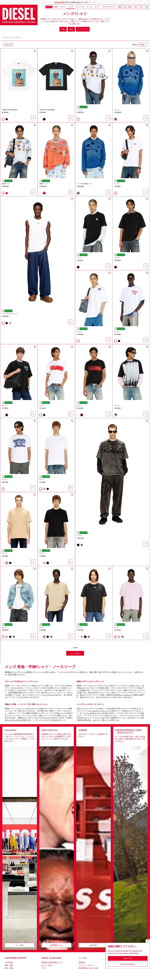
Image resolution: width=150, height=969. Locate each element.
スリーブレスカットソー (9, 314)
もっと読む (20, 945)
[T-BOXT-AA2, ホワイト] (131, 298)
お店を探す (93, 945)
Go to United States (127, 964)
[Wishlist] (141, 7)
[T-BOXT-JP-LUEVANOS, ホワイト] (19, 76)
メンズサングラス (14, 720)
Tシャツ (19, 37)
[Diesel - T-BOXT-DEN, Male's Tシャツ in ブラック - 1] (112, 474)
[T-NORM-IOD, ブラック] (93, 594)
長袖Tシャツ (6, 184)
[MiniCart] (147, 7)
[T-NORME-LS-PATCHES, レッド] (56, 150)
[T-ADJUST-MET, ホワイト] (56, 446)
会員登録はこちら (56, 945)
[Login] (136, 7)
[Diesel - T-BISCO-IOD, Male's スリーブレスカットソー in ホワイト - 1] (37, 252)
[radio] (3, 119)
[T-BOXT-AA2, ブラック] (19, 372)
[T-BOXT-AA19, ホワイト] (93, 298)
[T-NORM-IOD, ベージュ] (56, 594)
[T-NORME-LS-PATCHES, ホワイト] (19, 150)
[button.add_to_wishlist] (34, 51)
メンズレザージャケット (99, 711)
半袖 (63, 29)
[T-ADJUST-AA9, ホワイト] (131, 150)
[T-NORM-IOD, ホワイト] (19, 594)
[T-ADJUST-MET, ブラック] (56, 520)
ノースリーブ (83, 29)
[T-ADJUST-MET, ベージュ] (19, 520)
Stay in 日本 (128, 958)
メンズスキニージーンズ (95, 713)
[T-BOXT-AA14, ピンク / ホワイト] (131, 594)
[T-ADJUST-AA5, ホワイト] (56, 372)
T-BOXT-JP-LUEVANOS (9, 110)
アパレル (11, 37)
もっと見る (75, 653)
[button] (75, 2)
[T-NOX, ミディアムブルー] (131, 76)
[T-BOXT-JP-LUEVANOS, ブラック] (56, 76)
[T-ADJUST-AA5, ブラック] (93, 372)
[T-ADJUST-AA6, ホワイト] (19, 446)
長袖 (71, 29)
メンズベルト (49, 695)
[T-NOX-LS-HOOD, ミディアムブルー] (93, 150)
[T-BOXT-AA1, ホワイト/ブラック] (131, 372)
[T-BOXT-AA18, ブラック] (131, 224)
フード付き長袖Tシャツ (84, 184)
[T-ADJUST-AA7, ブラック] (93, 224)
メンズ (4, 37)
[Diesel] (19, 15)
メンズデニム (126, 695)
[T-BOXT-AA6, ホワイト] (93, 76)
